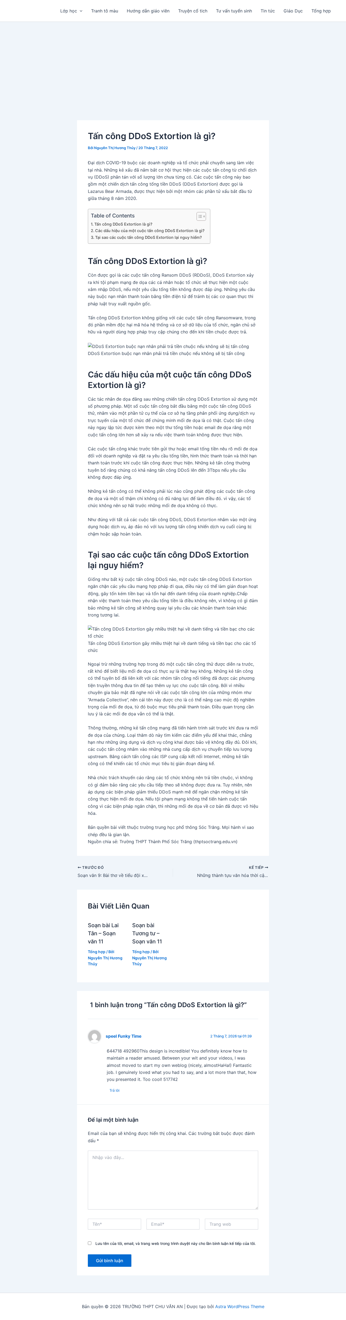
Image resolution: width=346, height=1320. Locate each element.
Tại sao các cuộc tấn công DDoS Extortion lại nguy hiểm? (148, 237)
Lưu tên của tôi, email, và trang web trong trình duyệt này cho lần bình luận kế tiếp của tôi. (175, 1243)
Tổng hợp (321, 11)
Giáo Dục (293, 11)
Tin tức (268, 11)
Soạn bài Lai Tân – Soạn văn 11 (103, 933)
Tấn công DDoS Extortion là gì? (123, 224)
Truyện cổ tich (192, 11)
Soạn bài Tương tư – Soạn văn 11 (147, 933)
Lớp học (68, 11)
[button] (79, 11)
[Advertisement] (173, 62)
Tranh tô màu (104, 11)
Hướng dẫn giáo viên (148, 11)
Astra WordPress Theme (239, 1306)
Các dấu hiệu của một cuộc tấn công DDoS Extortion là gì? (150, 230)
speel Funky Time (123, 1036)
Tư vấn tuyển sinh (234, 11)
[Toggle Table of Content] (198, 216)
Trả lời (114, 1090)
